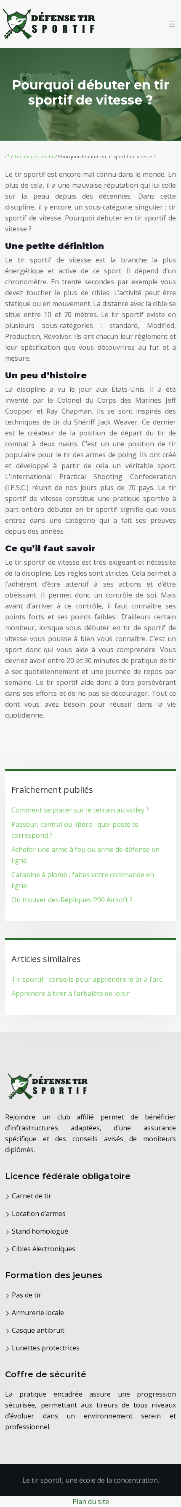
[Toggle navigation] (171, 24)
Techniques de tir (34, 156)
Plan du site (90, 1501)
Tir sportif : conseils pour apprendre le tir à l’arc (86, 979)
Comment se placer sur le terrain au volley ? (80, 810)
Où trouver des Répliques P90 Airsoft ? (72, 899)
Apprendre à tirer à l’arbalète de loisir (70, 993)
